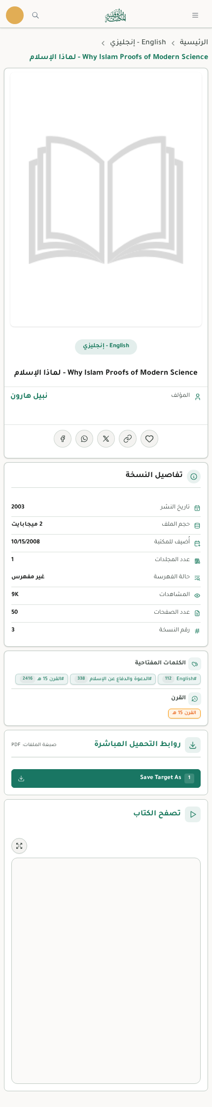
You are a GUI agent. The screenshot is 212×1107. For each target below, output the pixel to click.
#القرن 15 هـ (43, 679)
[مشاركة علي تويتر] (106, 439)
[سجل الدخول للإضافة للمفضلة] (149, 439)
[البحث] (35, 15)
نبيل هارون (29, 397)
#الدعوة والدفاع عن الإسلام (114, 679)
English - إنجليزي (138, 43)
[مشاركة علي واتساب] (84, 439)
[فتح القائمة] (195, 15)
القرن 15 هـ (184, 713)
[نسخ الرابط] (128, 439)
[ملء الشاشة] (19, 846)
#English (180, 679)
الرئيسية (194, 43)
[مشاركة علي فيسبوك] (62, 439)
